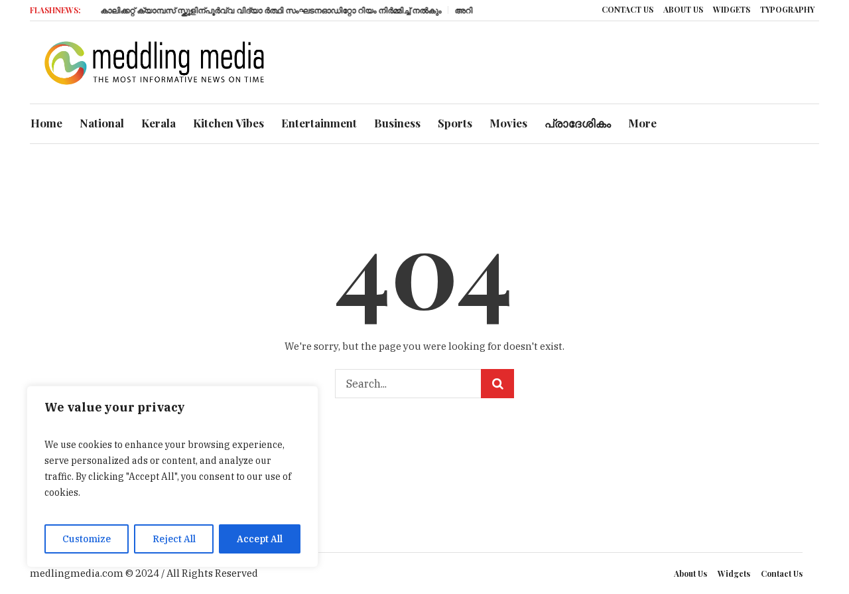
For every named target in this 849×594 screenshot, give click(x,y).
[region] (172, 476)
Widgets (734, 573)
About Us (690, 573)
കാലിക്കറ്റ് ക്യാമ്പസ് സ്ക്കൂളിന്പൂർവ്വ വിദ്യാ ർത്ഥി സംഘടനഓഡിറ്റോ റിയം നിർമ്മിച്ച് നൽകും (265, 10)
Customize (86, 539)
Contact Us (782, 573)
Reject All (174, 539)
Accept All (260, 539)
